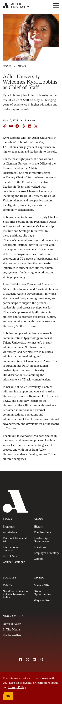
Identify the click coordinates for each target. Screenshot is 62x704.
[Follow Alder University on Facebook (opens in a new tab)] (21, 659)
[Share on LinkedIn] (30, 126)
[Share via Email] (11, 126)
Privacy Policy (17, 687)
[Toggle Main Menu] (56, 5)
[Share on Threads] (23, 126)
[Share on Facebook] (17, 126)
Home (7, 66)
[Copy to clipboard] (5, 126)
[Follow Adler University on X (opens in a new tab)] (27, 659)
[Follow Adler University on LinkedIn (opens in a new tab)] (34, 659)
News (22, 66)
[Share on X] (36, 126)
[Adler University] (16, 5)
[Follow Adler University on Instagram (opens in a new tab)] (41, 659)
